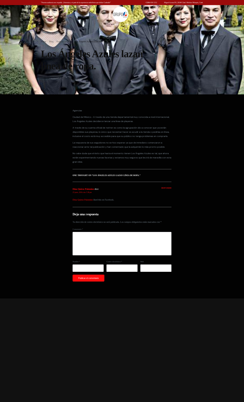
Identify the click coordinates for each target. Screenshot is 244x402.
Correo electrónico (114, 262)
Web (142, 262)
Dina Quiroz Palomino (83, 189)
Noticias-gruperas (76, 78)
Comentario (78, 229)
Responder (166, 188)
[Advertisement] (122, 350)
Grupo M (45, 78)
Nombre (76, 262)
